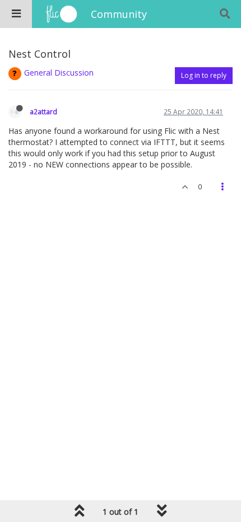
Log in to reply (203, 75)
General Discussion (59, 72)
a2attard (43, 111)
